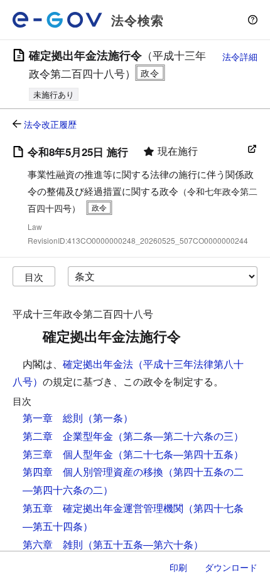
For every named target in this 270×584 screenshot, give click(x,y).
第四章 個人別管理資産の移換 (93, 471)
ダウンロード (231, 567)
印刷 (178, 567)
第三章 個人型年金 (68, 454)
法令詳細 (239, 56)
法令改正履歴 (50, 124)
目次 (33, 276)
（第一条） (108, 417)
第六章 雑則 (53, 544)
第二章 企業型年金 (68, 436)
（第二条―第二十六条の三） (178, 436)
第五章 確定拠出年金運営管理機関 (103, 508)
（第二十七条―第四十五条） (178, 454)
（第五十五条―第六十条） (143, 544)
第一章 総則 (53, 417)
